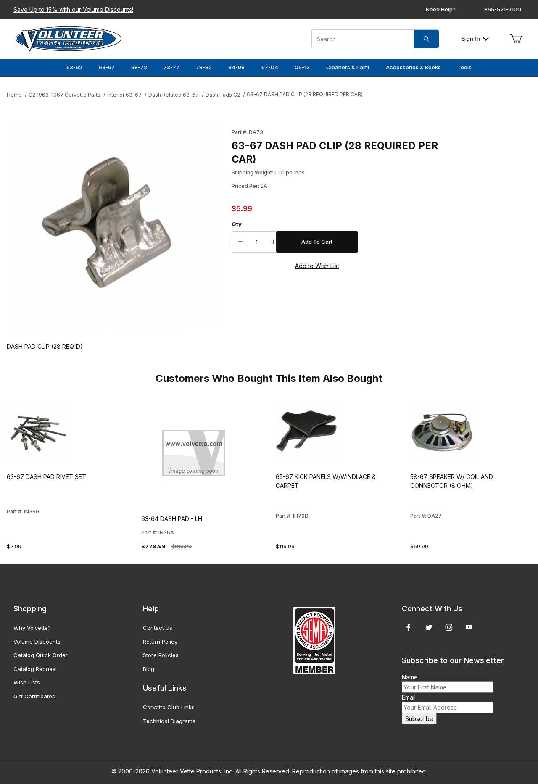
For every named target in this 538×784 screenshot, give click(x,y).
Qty (237, 224)
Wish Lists (26, 682)
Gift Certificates (34, 696)
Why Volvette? (32, 627)
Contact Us (157, 627)
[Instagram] (449, 627)
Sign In (471, 38)
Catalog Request (35, 669)
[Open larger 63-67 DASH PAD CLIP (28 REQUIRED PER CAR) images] (116, 227)
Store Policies (161, 655)
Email (409, 697)
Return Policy (160, 641)
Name (410, 677)
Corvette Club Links (169, 707)
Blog (148, 669)
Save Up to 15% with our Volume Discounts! (73, 9)
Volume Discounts (37, 641)
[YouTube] (469, 627)
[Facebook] (408, 627)
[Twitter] (429, 627)
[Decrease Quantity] (240, 242)
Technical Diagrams (169, 721)
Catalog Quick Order (40, 655)
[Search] (426, 39)
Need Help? (441, 9)
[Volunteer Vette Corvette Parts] (68, 38)
